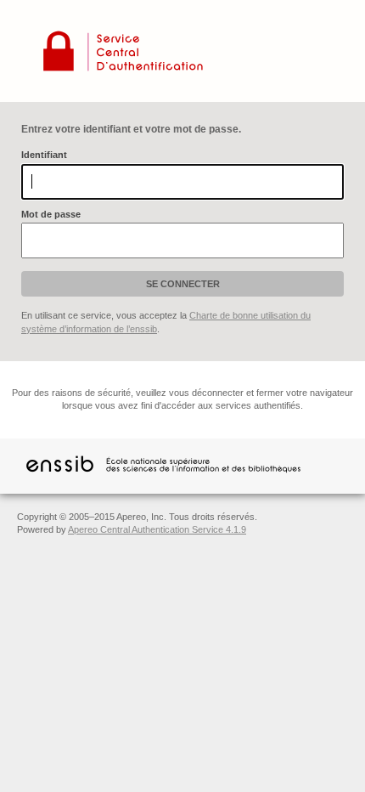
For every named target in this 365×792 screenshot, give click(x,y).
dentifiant (44, 155)
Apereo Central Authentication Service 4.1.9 (157, 529)
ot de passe (51, 214)
